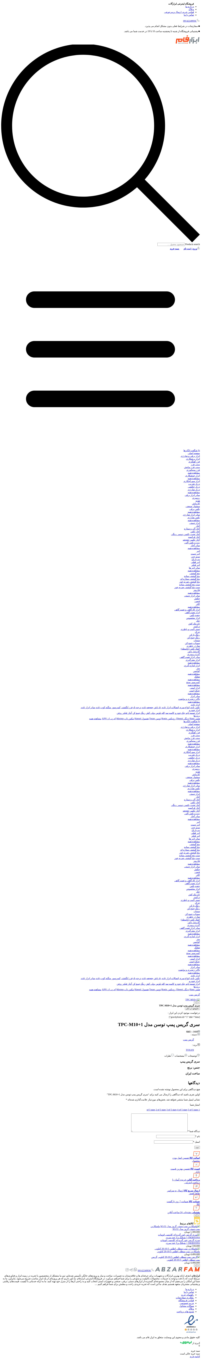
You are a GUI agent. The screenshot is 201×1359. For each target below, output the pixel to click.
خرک (197, 632)
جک (198, 621)
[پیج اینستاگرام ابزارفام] (127, 1270)
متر (198, 668)
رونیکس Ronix (168, 718)
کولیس (196, 671)
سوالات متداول (186, 1306)
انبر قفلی (195, 562)
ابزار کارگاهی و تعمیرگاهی (187, 609)
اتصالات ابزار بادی (170, 707)
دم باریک (196, 559)
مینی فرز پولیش (192, 467)
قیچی (197, 601)
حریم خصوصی (187, 1303)
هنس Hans (195, 718)
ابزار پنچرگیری (193, 660)
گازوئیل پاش (194, 651)
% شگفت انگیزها (191, 450)
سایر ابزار (195, 696)
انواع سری (184, 707)
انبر (198, 551)
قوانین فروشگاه (186, 1300)
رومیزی (196, 498)
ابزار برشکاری (193, 459)
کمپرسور (116, 707)
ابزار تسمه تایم (193, 713)
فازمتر (196, 590)
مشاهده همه (194, 473)
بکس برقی (194, 509)
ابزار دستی (194, 523)
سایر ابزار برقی (192, 495)
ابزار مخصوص (193, 618)
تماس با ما (189, 15)
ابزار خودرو (194, 710)
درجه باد (137, 707)
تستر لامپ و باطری (190, 629)
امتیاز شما (195, 1105)
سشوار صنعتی (193, 506)
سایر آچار (195, 545)
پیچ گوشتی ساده (192, 576)
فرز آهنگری (194, 461)
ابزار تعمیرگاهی (192, 612)
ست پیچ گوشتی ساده (189, 584)
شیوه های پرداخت (185, 1311)
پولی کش (150, 713)
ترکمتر (196, 626)
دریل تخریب (194, 484)
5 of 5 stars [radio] (193, 1110)
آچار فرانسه (194, 537)
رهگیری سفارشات (185, 1297)
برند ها (197, 716)
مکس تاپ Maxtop (125, 718)
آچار (198, 526)
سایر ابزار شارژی (191, 514)
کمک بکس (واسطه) (190, 649)
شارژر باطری (193, 646)
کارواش (196, 503)
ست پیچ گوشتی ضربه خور (187, 587)
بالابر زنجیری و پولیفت (189, 699)
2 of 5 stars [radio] (161, 1110)
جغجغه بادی (147, 707)
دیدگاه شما (194, 1131)
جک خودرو (180, 713)
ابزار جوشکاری (192, 475)
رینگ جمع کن (193, 637)
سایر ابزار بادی (88, 707)
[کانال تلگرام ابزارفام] (131, 1270)
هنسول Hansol (141, 718)
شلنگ (197, 676)
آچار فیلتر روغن (124, 713)
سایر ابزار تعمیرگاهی (190, 657)
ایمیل (196, 1142)
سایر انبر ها (194, 568)
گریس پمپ (194, 994)
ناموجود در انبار (192, 1008)
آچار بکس (195, 531)
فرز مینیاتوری (193, 470)
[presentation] (198, 1002)
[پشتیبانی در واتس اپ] (135, 1270)
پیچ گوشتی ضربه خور (189, 581)
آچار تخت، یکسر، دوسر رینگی (185, 534)
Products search (192, 244)
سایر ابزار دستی (192, 595)
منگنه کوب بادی (103, 707)
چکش (197, 598)
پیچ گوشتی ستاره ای (190, 579)
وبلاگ (191, 9)
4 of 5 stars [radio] (182, 1110)
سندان (197, 640)
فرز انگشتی (127, 707)
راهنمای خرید (187, 1295)
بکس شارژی (193, 517)
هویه (198, 501)
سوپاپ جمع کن (192, 643)
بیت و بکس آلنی (192, 542)
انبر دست (195, 554)
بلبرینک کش (194, 623)
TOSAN (190, 1050)
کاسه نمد (169, 713)
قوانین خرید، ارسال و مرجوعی (179, 12)
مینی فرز (195, 464)
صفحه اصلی (194, 453)
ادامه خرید (195, 1356)
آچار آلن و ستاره (192, 528)
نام (197, 1136)
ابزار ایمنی (195, 688)
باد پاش (157, 707)
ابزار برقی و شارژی (190, 456)
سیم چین (195, 556)
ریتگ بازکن (194, 635)
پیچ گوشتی (195, 573)
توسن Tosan (155, 718)
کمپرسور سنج (193, 682)
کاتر (198, 604)
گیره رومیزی (193, 654)
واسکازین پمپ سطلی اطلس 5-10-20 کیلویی (178, 1251)
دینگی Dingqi (182, 718)
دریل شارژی (194, 489)
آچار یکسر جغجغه (191, 540)
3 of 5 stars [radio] (171, 1110)
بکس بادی (195, 707)
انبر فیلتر (195, 565)
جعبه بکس (195, 615)
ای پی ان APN (109, 718)
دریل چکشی (194, 487)
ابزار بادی (195, 704)
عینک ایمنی (194, 690)
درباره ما (189, 6)
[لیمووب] (186, 1343)
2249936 (189, 21)
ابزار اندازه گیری (192, 665)
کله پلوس (160, 713)
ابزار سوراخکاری (191, 481)
